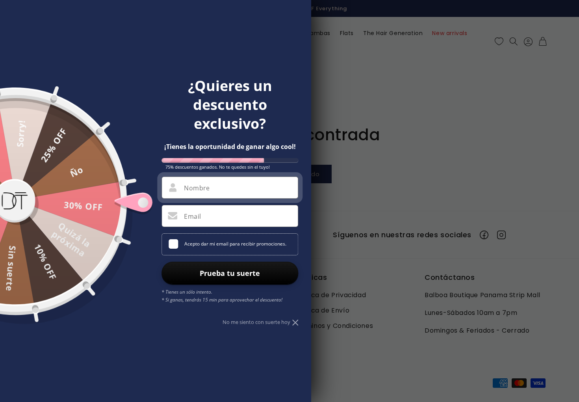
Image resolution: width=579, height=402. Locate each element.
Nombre (197, 188)
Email (192, 216)
